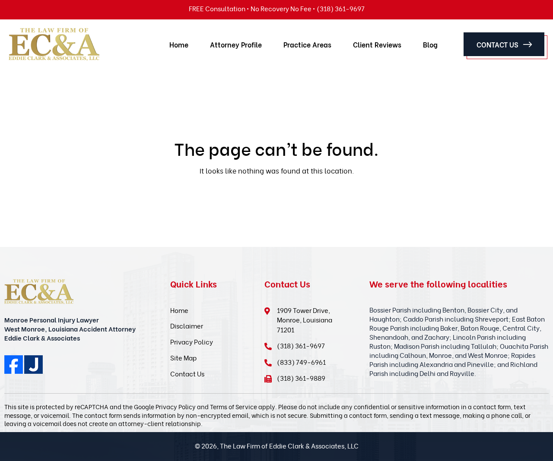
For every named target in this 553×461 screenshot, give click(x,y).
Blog (430, 44)
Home (178, 44)
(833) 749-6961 (301, 361)
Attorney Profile (236, 44)
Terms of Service (233, 406)
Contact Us (497, 44)
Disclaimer (186, 325)
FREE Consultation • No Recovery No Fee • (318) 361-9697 (277, 8)
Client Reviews (377, 44)
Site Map (183, 357)
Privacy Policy (191, 341)
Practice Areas (307, 44)
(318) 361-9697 (301, 345)
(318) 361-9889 (301, 377)
